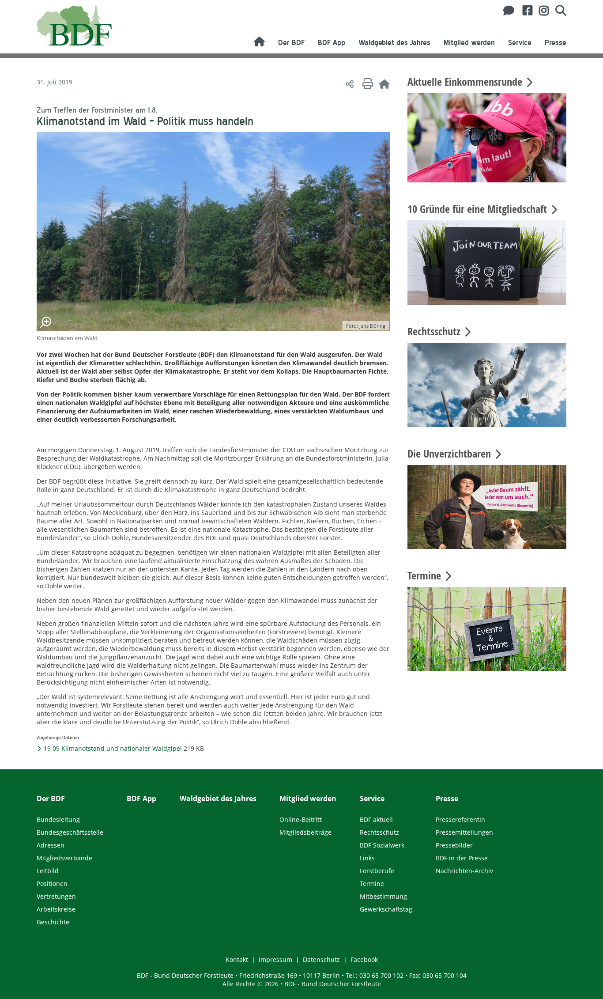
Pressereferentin (460, 819)
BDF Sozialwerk (382, 845)
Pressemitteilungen (464, 832)
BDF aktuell (376, 819)
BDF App (331, 42)
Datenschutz (321, 959)
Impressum (275, 959)
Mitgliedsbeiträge (305, 832)
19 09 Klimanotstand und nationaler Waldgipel (112, 748)
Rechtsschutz (379, 832)
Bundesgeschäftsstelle (70, 832)
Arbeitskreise (56, 909)
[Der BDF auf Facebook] (524, 10)
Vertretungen (56, 896)
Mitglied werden (469, 42)
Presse (555, 42)
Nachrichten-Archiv (464, 871)
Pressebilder (454, 845)
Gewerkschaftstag (386, 909)
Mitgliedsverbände (64, 858)
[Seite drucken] (366, 84)
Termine (372, 883)
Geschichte (53, 922)
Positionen (52, 883)
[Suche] (557, 10)
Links (367, 858)
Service (519, 42)
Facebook (364, 959)
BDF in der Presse (462, 858)
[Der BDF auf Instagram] (540, 10)
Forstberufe (377, 871)
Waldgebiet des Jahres (394, 42)
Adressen (50, 845)
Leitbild (48, 871)
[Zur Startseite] (384, 84)
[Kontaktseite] (506, 10)
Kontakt (237, 959)
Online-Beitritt (300, 819)
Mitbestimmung (383, 896)
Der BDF (291, 42)
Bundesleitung (58, 819)
